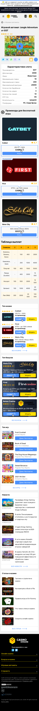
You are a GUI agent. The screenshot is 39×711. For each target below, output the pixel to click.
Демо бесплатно (26, 438)
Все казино (16, 350)
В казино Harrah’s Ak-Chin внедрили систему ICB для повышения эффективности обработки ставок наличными (25, 557)
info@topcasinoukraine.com (23, 5)
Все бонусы (16, 420)
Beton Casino (9, 401)
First (4, 184)
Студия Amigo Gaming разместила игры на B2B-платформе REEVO (25, 529)
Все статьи (16, 629)
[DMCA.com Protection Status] (19, 684)
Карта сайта (5, 701)
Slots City (6, 224)
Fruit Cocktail (20, 432)
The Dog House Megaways (25, 454)
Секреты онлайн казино (24, 619)
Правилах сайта (27, 681)
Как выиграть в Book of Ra (25, 589)
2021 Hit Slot (20, 477)
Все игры (16, 488)
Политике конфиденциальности (11, 681)
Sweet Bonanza (21, 466)
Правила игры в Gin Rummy (25, 599)
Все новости (16, 566)
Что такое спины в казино (25, 609)
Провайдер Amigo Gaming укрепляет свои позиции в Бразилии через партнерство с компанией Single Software (25, 505)
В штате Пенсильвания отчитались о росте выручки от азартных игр (26, 516)
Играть (19, 153)
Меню (3, 16)
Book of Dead (20, 443)
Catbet (5, 143)
